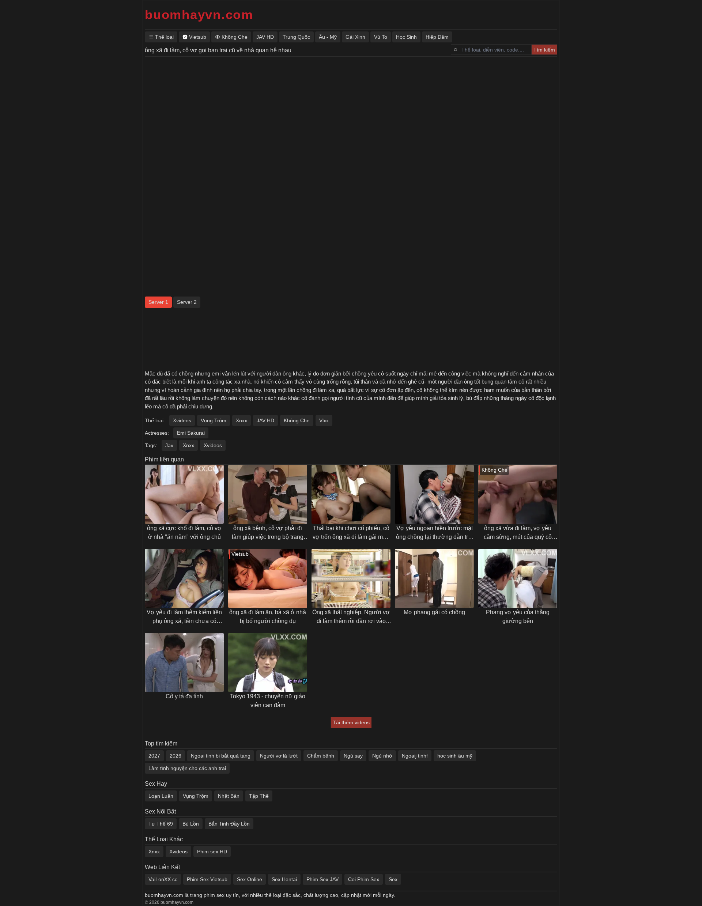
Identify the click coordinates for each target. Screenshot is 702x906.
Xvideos (182, 420)
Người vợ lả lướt (279, 756)
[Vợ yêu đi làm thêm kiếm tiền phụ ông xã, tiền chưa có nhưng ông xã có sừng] (184, 578)
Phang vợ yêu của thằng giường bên (518, 616)
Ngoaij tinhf (415, 756)
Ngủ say (353, 756)
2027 (154, 756)
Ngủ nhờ (382, 756)
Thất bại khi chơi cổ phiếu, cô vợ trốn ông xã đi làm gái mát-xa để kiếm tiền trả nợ (351, 533)
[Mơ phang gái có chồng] (434, 578)
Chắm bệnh (320, 756)
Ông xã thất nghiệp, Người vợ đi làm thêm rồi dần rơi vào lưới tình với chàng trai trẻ (351, 617)
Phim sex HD (212, 851)
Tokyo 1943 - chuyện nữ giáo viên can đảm (267, 700)
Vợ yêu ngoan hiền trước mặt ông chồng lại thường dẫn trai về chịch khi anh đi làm (434, 533)
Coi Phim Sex (363, 879)
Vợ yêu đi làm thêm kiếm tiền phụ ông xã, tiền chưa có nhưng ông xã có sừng (184, 617)
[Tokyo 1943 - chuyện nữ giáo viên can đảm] (267, 662)
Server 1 (158, 302)
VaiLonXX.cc (162, 879)
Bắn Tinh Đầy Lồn (229, 824)
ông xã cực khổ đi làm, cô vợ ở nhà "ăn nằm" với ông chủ (184, 532)
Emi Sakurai (191, 433)
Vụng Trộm (213, 420)
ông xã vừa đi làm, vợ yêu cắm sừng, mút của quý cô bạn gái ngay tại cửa (518, 533)
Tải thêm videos (351, 722)
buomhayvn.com (199, 14)
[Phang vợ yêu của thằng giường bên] (517, 578)
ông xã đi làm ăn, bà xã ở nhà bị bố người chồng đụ (267, 616)
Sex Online (249, 879)
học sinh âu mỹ (454, 756)
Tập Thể (259, 796)
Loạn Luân (160, 796)
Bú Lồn (190, 824)
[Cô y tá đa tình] (184, 662)
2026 (175, 756)
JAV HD (265, 420)
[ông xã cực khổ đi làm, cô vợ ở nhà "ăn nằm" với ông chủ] (184, 494)
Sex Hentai (284, 879)
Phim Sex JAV (322, 879)
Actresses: (157, 433)
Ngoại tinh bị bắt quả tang (220, 756)
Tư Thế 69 (160, 824)
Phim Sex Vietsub (207, 879)
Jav (169, 445)
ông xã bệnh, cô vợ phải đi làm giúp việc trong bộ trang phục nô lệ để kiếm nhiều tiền (268, 533)
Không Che (297, 420)
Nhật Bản (228, 796)
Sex (393, 879)
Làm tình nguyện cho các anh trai (187, 768)
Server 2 (187, 302)
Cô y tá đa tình (184, 696)
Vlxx (324, 420)
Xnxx (241, 420)
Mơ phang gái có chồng (434, 612)
